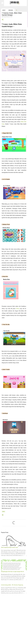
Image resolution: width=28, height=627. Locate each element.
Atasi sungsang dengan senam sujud (9, 547)
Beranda (11, 10)
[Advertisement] (14, 612)
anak (3, 511)
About (3, 10)
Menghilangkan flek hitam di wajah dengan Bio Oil (12, 571)
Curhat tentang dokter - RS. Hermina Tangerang (12, 584)
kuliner (17, 308)
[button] (2, 20)
